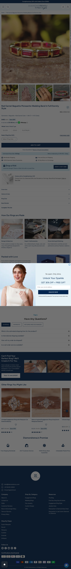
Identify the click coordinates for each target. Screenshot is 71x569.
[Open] (4, 564)
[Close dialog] (69, 264)
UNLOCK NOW (53, 292)
